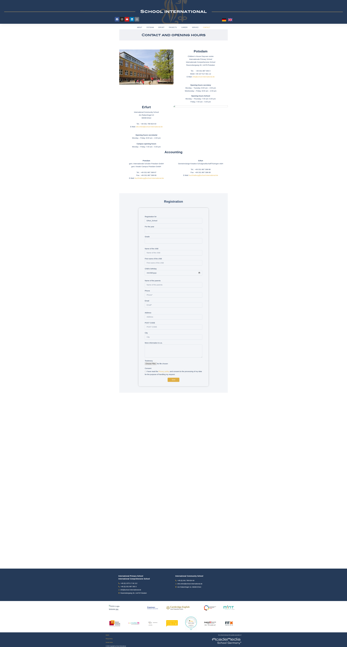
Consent (148, 368)
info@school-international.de (203, 77)
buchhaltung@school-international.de (149, 178)
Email (147, 301)
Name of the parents (153, 281)
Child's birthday (151, 269)
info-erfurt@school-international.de (149, 127)
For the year (149, 227)
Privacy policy (164, 371)
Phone (147, 291)
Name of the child (151, 249)
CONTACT (206, 27)
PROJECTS (173, 27)
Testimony (149, 361)
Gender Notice (109, 642)
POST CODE (150, 323)
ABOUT (139, 27)
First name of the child (153, 259)
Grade (147, 237)
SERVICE (195, 27)
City (146, 333)
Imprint (107, 635)
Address (148, 313)
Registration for (151, 217)
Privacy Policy (109, 638)
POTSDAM (150, 27)
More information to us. (153, 343)
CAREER (184, 27)
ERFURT (161, 27)
